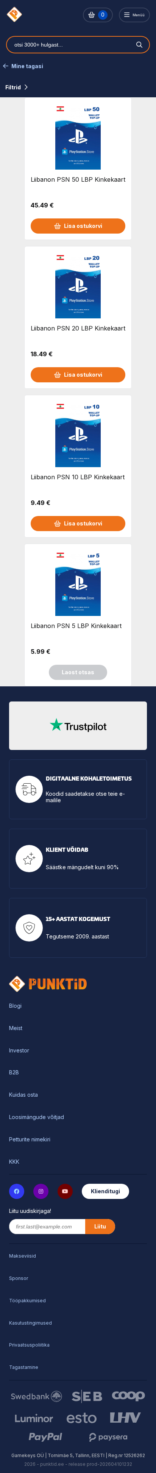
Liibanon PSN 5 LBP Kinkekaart (76, 626)
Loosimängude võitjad (36, 1117)
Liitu (100, 1226)
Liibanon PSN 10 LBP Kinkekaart (78, 477)
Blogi (15, 1006)
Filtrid (13, 87)
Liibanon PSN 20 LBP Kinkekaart (78, 328)
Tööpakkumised (27, 1300)
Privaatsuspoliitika (29, 1345)
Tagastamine (23, 1367)
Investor (19, 1050)
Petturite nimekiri (29, 1139)
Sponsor (18, 1278)
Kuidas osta (23, 1095)
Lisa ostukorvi (83, 226)
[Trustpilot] (78, 725)
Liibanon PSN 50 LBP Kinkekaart (78, 179)
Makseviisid (22, 1256)
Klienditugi (105, 1191)
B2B (14, 1072)
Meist (15, 1028)
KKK (14, 1162)
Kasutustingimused (30, 1323)
